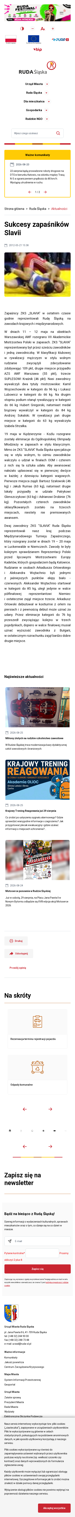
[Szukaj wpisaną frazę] (59, 133)
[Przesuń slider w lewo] (25, 1109)
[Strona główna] (37, 67)
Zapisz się (38, 1269)
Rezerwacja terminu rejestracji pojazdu (37, 1029)
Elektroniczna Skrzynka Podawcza (23, 1416)
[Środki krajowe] (10, 39)
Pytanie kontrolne (14, 1253)
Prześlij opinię (18, 967)
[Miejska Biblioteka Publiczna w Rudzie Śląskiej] (43, 1131)
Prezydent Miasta (14, 1402)
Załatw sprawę (12, 1397)
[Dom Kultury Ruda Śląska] (66, 1131)
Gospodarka (34, 110)
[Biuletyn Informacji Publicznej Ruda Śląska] (37, 49)
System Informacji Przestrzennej (22, 1379)
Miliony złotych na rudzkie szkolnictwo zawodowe (37, 719)
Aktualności (59, 209)
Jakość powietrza (14, 1362)
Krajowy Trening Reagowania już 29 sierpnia (37, 795)
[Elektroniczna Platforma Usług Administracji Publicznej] (60, 40)
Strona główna (14, 209)
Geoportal (9, 1384)
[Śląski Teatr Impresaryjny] (54, 1130)
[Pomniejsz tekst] (32, 28)
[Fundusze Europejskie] (33, 39)
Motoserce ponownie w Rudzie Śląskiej (37, 873)
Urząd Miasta (34, 84)
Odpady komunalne (37, 1074)
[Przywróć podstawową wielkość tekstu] (43, 29)
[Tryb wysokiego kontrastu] (22, 28)
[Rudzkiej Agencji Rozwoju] (21, 1131)
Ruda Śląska (34, 92)
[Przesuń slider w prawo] (50, 1109)
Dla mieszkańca (34, 101)
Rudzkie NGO (34, 119)
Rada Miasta (11, 1407)
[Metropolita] (10, 1130)
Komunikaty (10, 1357)
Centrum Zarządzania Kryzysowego (24, 1367)
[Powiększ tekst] (52, 28)
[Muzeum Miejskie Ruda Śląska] (32, 1131)
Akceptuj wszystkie (54, 1508)
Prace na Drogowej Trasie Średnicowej (37, 176)
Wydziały (9, 1411)
